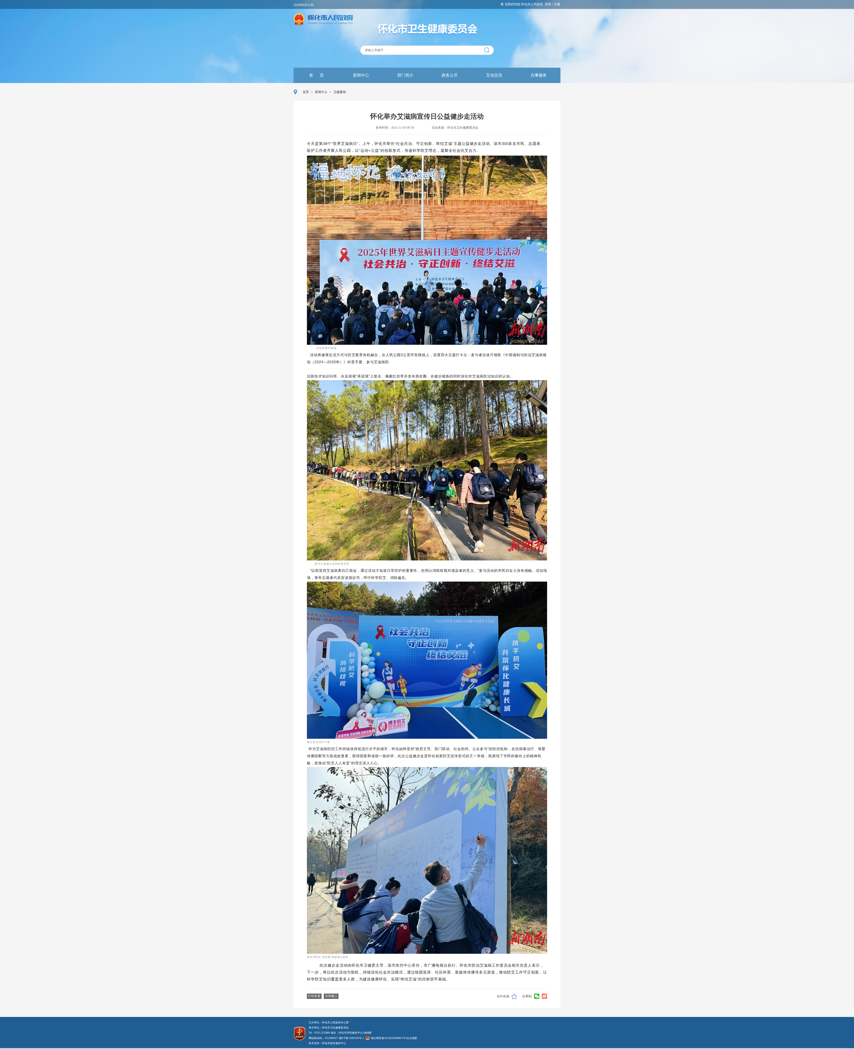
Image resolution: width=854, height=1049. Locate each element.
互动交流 (493, 75)
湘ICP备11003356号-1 (351, 1038)
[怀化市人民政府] (323, 19)
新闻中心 (360, 75)
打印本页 (314, 996)
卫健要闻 (339, 92)
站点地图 (411, 1038)
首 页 (316, 75)
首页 (306, 92)
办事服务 (538, 75)
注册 (557, 4)
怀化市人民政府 (532, 4)
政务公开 (449, 75)
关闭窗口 (331, 996)
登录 (548, 4)
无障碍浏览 (512, 4)
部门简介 (404, 75)
